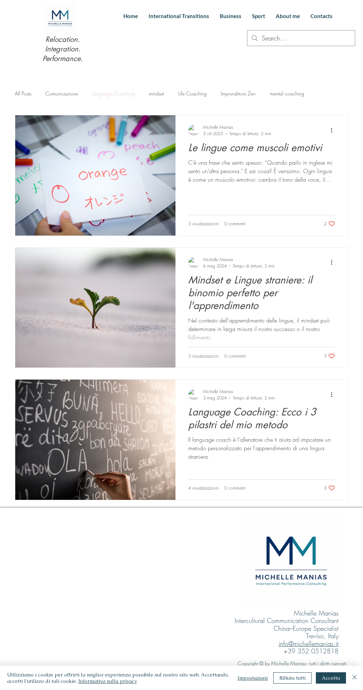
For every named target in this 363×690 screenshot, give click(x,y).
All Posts (23, 93)
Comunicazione (61, 93)
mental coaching (287, 93)
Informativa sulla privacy (107, 681)
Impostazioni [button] (253, 678)
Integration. (62, 49)
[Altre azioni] (334, 130)
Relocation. (62, 39)
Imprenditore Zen (238, 93)
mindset (156, 93)
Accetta (331, 678)
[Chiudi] (354, 678)
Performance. (63, 58)
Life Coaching (192, 93)
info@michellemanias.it (309, 643)
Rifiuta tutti (292, 678)
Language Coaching (113, 93)
